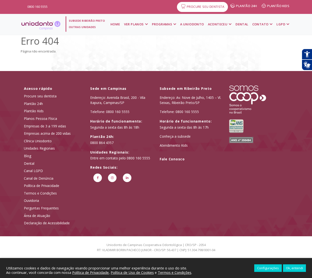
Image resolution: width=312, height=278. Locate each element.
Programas (162, 24)
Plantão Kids (34, 111)
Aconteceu (218, 24)
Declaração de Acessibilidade (47, 223)
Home (115, 24)
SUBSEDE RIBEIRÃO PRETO (87, 20)
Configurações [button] (268, 268)
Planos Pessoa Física (40, 118)
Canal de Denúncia (38, 178)
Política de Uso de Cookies (132, 272)
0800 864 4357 (102, 142)
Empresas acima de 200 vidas (47, 133)
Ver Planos (134, 24)
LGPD (280, 24)
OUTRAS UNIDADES (82, 27)
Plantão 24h (33, 103)
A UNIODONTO (192, 24)
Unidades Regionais (39, 148)
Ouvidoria (31, 200)
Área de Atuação (37, 215)
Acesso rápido (38, 88)
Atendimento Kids (174, 145)
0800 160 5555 (37, 7)
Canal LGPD (33, 170)
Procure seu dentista (40, 96)
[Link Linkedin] (127, 178)
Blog (27, 156)
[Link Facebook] (97, 178)
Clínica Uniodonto (38, 141)
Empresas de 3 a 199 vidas (45, 126)
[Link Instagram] (112, 178)
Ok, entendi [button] (294, 268)
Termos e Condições (40, 193)
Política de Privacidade (41, 185)
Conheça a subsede (175, 136)
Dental (241, 24)
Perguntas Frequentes (41, 208)
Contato (260, 24)
